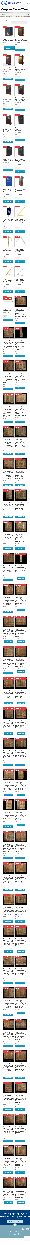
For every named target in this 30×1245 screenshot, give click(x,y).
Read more (9, 422)
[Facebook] (23, 1229)
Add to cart (20, 50)
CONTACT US (15, 1221)
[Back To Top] (15, 1225)
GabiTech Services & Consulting (15, 1234)
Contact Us (11, 1231)
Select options (8, 48)
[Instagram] (27, 1229)
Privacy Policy (18, 1231)
